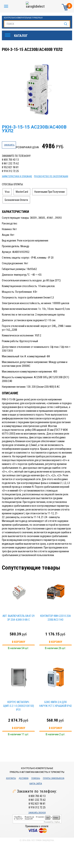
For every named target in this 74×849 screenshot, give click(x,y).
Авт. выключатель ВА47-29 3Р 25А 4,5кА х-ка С (18, 617)
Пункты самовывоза (53, 778)
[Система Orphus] (37, 818)
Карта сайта (35, 783)
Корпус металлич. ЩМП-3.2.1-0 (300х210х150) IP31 (18, 706)
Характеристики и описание (17, 176)
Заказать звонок (37, 812)
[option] (37, 90)
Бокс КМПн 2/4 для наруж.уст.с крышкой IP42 (55, 704)
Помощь (35, 778)
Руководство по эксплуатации (51, 176)
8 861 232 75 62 (10, 163)
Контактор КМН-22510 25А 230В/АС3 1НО (55, 617)
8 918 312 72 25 (10, 171)
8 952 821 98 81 (10, 167)
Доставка (23, 778)
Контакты (11, 778)
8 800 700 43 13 (10, 159)
